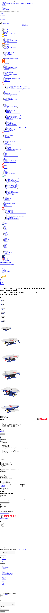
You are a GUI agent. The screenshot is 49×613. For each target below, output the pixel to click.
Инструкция (3, 485)
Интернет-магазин (9, 3)
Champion (3, 578)
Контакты (4, 7)
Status (3, 583)
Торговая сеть (9, 271)
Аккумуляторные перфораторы (5, 262)
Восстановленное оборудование (7, 574)
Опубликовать (2, 513)
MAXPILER (4, 579)
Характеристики (4, 442)
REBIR (3, 581)
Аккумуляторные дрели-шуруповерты (7, 264)
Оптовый (3, 3)
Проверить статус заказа (24, 25)
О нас (3, 6)
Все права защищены (4, 594)
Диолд (3, 584)
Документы (3, 483)
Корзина (3, 566)
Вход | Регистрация (5, 9)
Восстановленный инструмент (28, 3)
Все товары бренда (3, 519)
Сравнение (4, 568)
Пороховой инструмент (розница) (17, 3)
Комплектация (4, 468)
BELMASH (4, 577)
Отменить (7, 513)
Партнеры (4, 559)
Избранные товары (5, 567)
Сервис (3, 4)
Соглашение (4, 8)
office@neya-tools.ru (6, 23)
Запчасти (3, 585)
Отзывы (3, 489)
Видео (3, 487)
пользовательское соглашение (22, 549)
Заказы (3, 565)
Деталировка (3, 486)
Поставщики (4, 271)
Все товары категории (4, 518)
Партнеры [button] (4, 5)
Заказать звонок (24, 24)
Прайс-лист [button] (4, 2)
